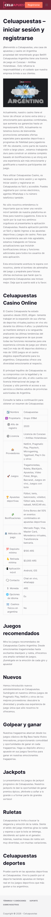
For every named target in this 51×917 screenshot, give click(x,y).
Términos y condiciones (14, 901)
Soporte (34, 901)
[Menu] (46, 5)
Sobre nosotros (11, 905)
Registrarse (34, 5)
